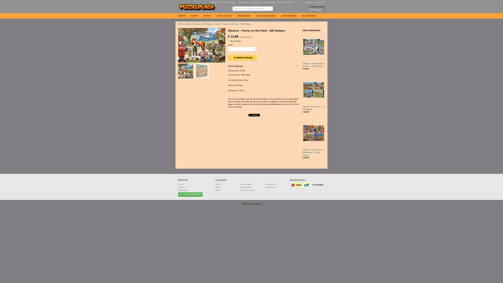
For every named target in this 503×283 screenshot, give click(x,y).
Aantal (230, 45)
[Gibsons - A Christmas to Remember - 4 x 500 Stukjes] (313, 133)
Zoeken (275, 9)
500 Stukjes (207, 24)
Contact (213, 2)
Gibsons (197, 24)
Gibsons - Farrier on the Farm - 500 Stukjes (232, 24)
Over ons (222, 2)
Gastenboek (256, 2)
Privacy (232, 2)
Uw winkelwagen (317, 7)
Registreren (320, 2)
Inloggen (309, 2)
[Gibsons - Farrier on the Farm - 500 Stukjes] (201, 45)
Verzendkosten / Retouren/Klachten (278, 2)
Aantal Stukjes (224, 16)
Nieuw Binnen (308, 16)
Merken (182, 16)
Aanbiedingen (244, 16)
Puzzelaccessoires (266, 16)
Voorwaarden (243, 2)
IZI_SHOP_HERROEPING (190, 194)
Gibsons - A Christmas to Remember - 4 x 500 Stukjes (313, 152)
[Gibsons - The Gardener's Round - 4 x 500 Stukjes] (313, 46)
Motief (194, 16)
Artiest (207, 16)
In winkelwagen (243, 58)
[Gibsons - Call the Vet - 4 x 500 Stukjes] (313, 90)
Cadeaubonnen (288, 16)
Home (180, 24)
